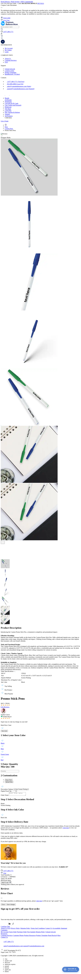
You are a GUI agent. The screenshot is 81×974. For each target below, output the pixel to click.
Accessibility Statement (60, 928)
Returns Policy (40, 932)
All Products (9, 116)
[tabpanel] (40, 786)
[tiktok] (11, 95)
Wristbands (8, 102)
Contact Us (48, 928)
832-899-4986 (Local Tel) (15, 84)
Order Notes (4, 795)
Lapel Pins (8, 110)
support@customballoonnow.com (33, 946)
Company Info (5, 926)
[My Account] (1, 34)
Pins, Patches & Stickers (12, 112)
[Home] (6, 125)
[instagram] (7, 95)
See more (4, 731)
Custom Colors (9, 71)
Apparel (7, 114)
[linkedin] (9, 925)
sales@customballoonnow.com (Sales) (19, 86)
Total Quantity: (6, 875)
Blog (58, 935)
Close (3, 904)
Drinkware (8, 107)
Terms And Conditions (38, 928)
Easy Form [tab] (9, 780)
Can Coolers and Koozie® (13, 105)
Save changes (11, 904)
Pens (6, 127)
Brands (7, 98)
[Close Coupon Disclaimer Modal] (1, 7)
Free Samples (31, 932)
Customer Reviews (11, 60)
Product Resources (30, 935)
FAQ (6, 62)
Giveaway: (8, 877)
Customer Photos (18, 935)
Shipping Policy (25, 928)
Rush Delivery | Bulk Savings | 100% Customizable (17, 1)
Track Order (13, 932)
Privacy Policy (15, 928)
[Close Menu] (3, 43)
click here (39, 901)
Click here (66, 828)
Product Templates (10, 72)
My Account (9, 48)
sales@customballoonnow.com (13, 946)
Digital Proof (5, 791)
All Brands (8, 100)
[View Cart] (2, 36)
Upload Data (9, 782)
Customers (4, 930)
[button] (40, 38)
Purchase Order (22, 932)
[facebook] (3, 95)
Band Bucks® (52, 935)
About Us (8, 58)
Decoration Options (7, 789)
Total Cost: (6, 878)
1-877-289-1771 (8, 871)
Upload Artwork (10, 69)
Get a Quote (4, 121)
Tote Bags (8, 109)
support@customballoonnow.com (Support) (20, 89)
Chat (4, 873)
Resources (4, 934)
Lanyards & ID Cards (11, 103)
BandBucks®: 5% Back (12, 74)
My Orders (8, 50)
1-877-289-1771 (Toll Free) (15, 81)
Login (6, 52)
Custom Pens (9, 128)
